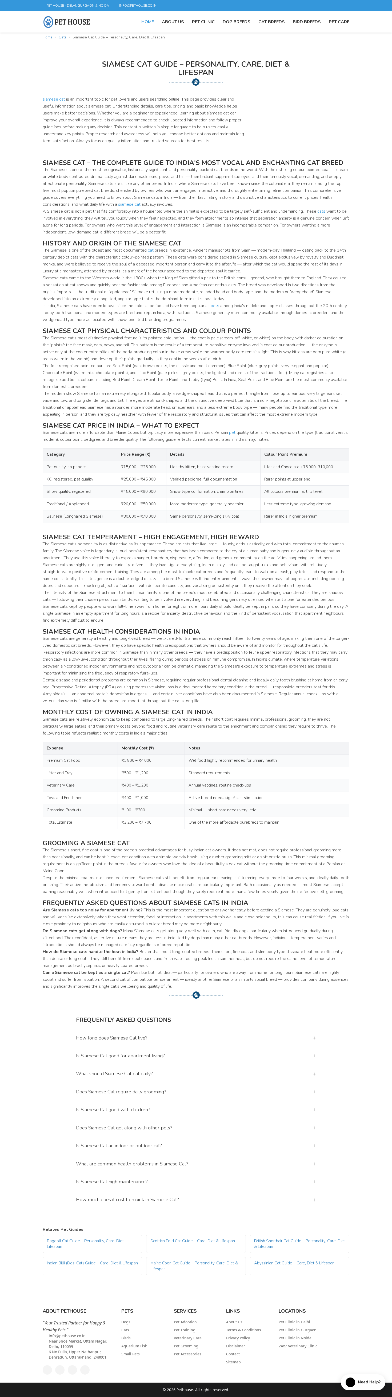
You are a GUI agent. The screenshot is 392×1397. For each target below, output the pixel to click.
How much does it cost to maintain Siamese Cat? (196, 1200)
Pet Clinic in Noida (295, 1337)
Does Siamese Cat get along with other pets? (196, 1128)
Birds (126, 1337)
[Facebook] (290, 5)
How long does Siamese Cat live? (196, 1038)
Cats (62, 37)
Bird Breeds (307, 22)
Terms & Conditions (243, 1329)
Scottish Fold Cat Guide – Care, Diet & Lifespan (192, 1241)
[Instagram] (344, 5)
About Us (173, 22)
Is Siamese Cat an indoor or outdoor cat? (196, 1146)
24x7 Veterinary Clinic (298, 1345)
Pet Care (339, 22)
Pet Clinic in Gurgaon (298, 1329)
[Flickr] (326, 5)
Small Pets (130, 1353)
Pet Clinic (203, 22)
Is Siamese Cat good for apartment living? (196, 1056)
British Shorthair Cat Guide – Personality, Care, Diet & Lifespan (299, 1243)
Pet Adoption (185, 1321)
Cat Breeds (271, 22)
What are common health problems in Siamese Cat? (196, 1164)
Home (147, 22)
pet (232, 432)
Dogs (125, 1321)
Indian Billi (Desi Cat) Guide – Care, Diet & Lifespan (92, 1263)
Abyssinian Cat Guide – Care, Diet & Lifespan (294, 1263)
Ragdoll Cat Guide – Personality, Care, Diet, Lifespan (86, 1243)
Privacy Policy (238, 1337)
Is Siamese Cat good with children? (196, 1110)
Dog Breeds (236, 22)
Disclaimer (235, 1345)
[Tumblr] (335, 5)
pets (215, 306)
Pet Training (184, 1329)
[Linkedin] (317, 5)
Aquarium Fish (134, 1345)
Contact (233, 1353)
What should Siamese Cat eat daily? (196, 1074)
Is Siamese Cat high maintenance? (196, 1182)
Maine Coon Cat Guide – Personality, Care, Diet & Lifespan (194, 1265)
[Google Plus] (308, 5)
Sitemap (233, 1361)
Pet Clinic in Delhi (294, 1321)
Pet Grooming (186, 1345)
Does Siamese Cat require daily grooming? (196, 1092)
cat (151, 250)
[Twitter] (299, 5)
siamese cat (54, 99)
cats (321, 211)
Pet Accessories (187, 1353)
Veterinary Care (188, 1337)
